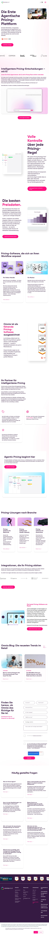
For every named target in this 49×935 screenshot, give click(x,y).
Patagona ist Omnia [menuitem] (35, 900)
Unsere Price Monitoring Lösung (10, 236)
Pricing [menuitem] (34, 897)
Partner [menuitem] (34, 893)
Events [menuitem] (24, 896)
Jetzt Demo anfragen (7, 44)
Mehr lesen (6, 791)
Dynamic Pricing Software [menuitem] (16, 895)
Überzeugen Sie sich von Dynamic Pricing (35, 189)
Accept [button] (36, 932)
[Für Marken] (37, 282)
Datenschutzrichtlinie (37, 735)
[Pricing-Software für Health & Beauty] (24, 535)
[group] (11, 668)
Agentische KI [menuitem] (17, 890)
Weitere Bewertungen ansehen (35, 628)
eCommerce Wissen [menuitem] (25, 892)
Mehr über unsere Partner (8, 587)
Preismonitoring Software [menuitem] (18, 899)
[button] (3, 617)
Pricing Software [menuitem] (16, 892)
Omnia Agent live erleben (24, 117)
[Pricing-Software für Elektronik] (8, 535)
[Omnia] (20, 2)
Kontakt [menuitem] (34, 895)
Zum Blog (44, 647)
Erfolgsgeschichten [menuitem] (26, 899)
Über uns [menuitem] (34, 890)
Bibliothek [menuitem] (25, 894)
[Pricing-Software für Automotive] (41, 535)
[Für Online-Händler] (12, 282)
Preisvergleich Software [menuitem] (17, 902)
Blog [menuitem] (24, 890)
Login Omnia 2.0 (35, 902)
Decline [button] (41, 932)
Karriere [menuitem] (34, 891)
